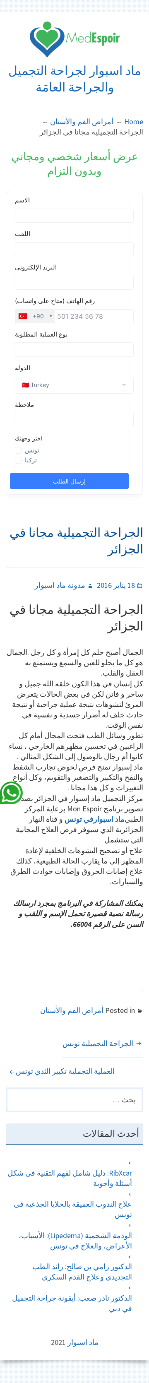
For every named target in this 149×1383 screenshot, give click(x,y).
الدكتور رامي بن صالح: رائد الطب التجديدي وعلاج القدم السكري (82, 1272)
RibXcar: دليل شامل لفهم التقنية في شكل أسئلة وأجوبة (69, 1178)
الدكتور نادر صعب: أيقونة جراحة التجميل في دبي (72, 1303)
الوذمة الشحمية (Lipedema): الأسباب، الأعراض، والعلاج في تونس (75, 1241)
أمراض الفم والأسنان (71, 1010)
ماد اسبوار (83, 1342)
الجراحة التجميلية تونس (97, 1043)
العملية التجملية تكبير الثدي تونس (65, 1071)
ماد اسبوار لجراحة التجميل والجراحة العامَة (74, 78)
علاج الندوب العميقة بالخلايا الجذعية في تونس (73, 1209)
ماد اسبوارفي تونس (95, 819)
